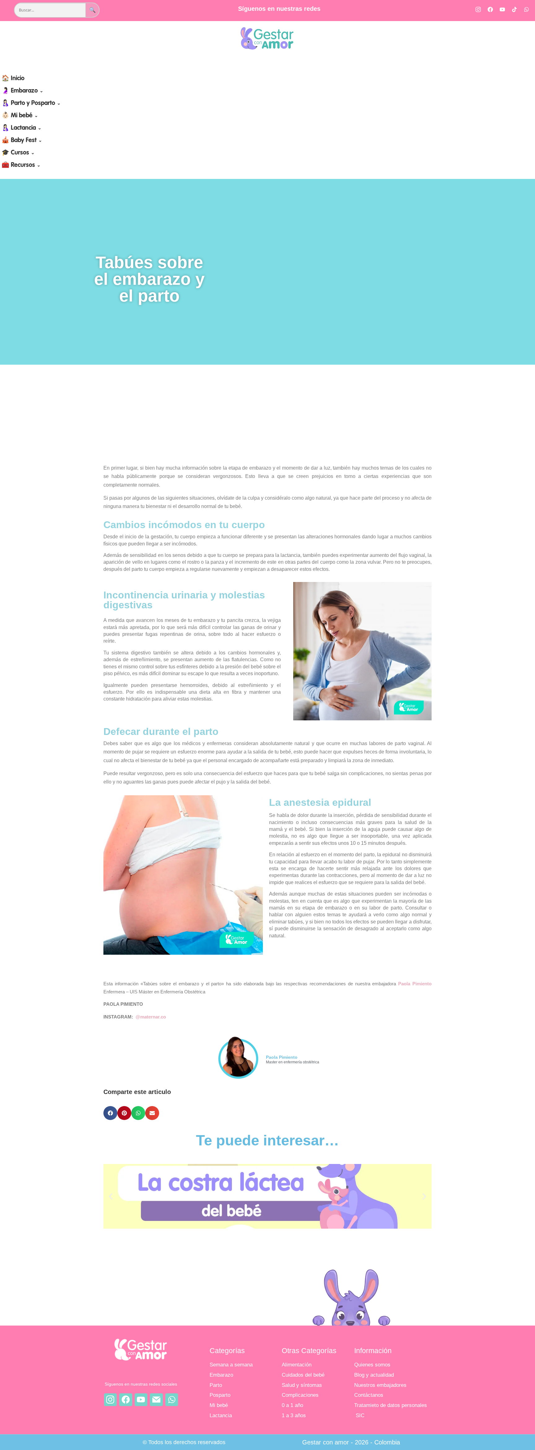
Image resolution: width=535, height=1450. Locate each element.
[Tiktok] (514, 9)
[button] (110, 1113)
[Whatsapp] (526, 9)
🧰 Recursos (21, 165)
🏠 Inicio (13, 79)
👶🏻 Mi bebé (20, 116)
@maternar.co (151, 1016)
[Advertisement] (267, 414)
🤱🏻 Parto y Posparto (31, 103)
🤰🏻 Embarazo (22, 91)
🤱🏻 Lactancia (21, 128)
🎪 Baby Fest (22, 140)
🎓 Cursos (18, 153)
